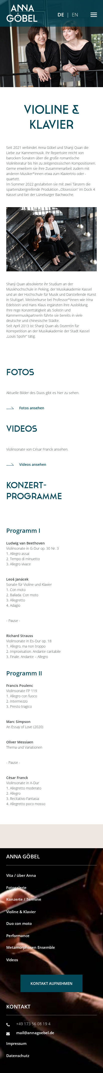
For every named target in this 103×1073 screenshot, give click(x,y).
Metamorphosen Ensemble (30, 947)
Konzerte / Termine (23, 899)
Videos (12, 959)
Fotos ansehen (31, 408)
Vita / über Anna (21, 875)
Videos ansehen (32, 464)
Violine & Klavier (21, 911)
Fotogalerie (16, 887)
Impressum (16, 1043)
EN (75, 14)
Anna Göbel (22, 13)
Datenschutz (17, 1055)
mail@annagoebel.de (35, 1032)
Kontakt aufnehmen (51, 983)
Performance (18, 935)
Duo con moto (19, 923)
